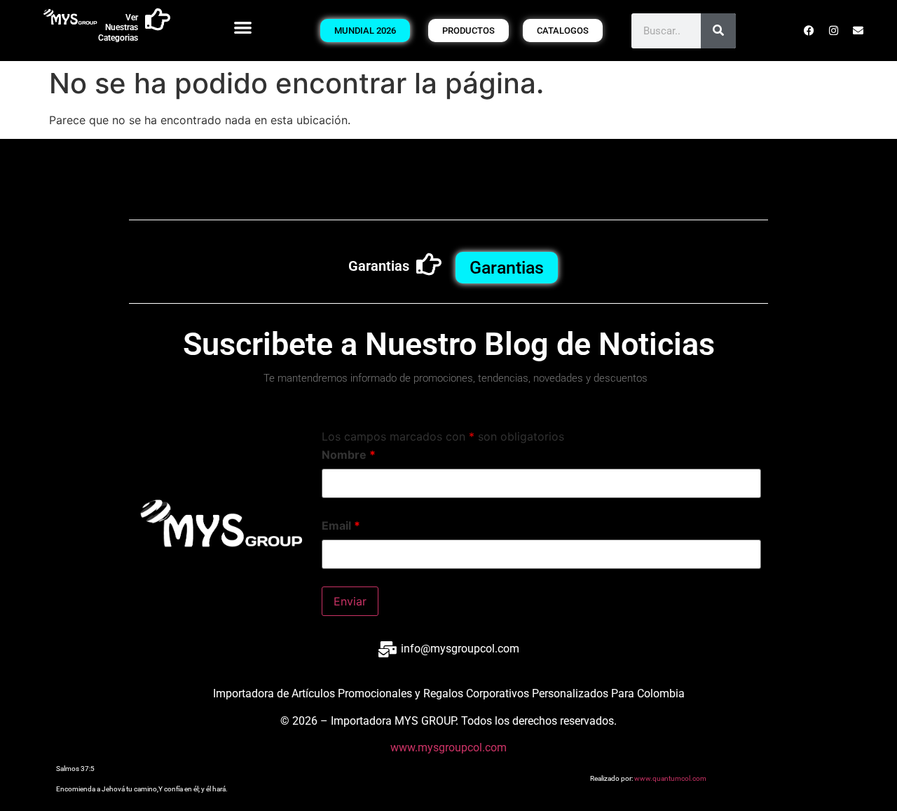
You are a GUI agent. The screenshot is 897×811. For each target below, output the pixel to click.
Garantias (378, 265)
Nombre (349, 454)
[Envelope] (858, 30)
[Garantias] (428, 264)
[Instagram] (833, 30)
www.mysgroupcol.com (448, 747)
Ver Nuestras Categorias (118, 28)
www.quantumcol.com (670, 778)
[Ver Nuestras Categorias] (157, 19)
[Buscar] (718, 30)
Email (341, 525)
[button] (243, 27)
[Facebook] (809, 30)
